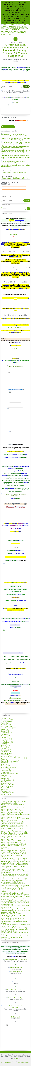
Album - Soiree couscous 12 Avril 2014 (13, 849)
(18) (9, 774)
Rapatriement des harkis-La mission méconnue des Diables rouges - (12, 919)
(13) (6, 783)
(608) (7, 721)
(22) (7, 770)
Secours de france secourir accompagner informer (14, 922)
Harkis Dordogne (10, 1060)
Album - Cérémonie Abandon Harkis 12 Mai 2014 (15, 815)
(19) (6, 772)
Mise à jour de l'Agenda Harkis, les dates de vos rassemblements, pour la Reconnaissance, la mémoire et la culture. (15, 910)
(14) (5, 781)
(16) (5, 778)
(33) (5, 759)
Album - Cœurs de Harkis (9, 820)
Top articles (26, 1060)
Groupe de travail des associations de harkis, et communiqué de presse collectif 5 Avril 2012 (15, 875)
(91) (5, 740)
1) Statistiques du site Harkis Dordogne (13, 801)
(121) (5, 736)
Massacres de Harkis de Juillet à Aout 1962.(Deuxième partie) (15, 903)
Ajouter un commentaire (14, 188)
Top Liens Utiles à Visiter (9, 926)
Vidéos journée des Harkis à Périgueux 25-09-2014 (14, 933)
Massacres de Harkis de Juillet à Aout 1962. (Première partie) (15, 906)
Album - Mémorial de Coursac (11, 842)
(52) (4, 748)
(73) (6, 744)
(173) (6, 732)
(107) (5, 737)
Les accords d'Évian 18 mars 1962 (12, 893)
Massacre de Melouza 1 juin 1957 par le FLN (15, 901)
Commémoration (15, 42)
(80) (7, 742)
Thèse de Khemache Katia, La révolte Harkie (15, 925)
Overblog (17, 1058)
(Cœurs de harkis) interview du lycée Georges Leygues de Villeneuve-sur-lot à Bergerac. (15, 862)
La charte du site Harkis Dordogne (12, 882)
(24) (8, 767)
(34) (14, 758)
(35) (5, 755)
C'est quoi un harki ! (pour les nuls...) (13, 860)
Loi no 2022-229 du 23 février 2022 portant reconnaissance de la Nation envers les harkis (15, 895)
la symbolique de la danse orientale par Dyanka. (13, 890)
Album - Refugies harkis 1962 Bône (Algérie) (12, 846)
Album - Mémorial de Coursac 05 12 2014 (14, 844)
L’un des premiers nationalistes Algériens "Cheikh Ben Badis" (14, 898)
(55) (5, 747)
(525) (5, 723)
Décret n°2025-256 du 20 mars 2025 (12, 869)
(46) (6, 750)
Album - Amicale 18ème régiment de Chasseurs (13, 805)
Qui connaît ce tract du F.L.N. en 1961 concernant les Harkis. (13, 916)
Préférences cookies (15, 1064)
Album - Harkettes (7, 839)
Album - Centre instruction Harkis (12, 812)
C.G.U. (14, 1062)
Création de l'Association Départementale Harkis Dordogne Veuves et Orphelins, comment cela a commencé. (14, 866)
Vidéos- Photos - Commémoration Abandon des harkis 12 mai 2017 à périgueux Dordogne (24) (15, 937)
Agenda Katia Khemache (9, 803)
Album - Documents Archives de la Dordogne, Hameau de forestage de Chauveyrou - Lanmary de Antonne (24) (14, 823)
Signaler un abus (8, 1062)
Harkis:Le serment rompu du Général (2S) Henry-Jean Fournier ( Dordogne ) (14, 879)
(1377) (5, 718)
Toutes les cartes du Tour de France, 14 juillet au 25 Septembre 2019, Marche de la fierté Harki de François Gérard (15, 929)
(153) (5, 734)
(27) (6, 762)
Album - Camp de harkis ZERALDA (12, 811)
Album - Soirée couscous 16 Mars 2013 (13, 850)
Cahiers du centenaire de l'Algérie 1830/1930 (15, 858)
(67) (5, 745)
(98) (6, 739)
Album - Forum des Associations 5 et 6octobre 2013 (13, 837)
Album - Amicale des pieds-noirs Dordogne (15, 808)
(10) (7, 792)
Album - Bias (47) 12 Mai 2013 (11, 809)
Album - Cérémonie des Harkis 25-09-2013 (15, 819)
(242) (6, 725)
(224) (6, 726)
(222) (8, 728)
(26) (6, 766)
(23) (5, 769)
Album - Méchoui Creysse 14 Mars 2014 (14, 841)
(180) (5, 731)
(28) (10, 761)
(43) (6, 751)
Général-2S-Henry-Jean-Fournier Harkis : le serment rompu (15, 872)
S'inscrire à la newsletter (8, 127)
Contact (1, 1062)
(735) (7, 720)
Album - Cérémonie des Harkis (11, 817)
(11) (4, 789)
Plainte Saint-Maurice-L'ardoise (11, 913)
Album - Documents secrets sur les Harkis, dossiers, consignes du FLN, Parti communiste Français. (14, 828)
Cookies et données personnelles (23, 1062)
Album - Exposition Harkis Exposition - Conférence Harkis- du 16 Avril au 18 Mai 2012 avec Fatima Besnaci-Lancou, (14, 833)
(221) (5, 729)
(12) (5, 788)
